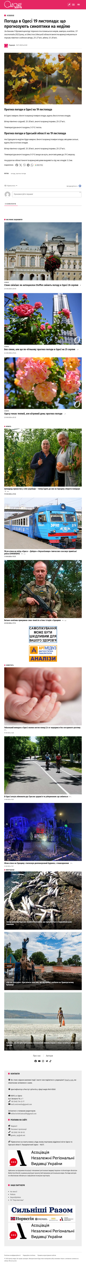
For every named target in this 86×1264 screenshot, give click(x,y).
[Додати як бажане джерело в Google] (38, 165)
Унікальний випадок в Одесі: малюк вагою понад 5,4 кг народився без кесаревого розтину (42, 727)
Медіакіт (14, 1126)
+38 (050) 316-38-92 (18, 1132)
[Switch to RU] (78, 4)
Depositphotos (15, 1197)
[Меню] (74, 4)
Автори (49, 1055)
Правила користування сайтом (47, 1255)
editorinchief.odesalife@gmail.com (23, 1114)
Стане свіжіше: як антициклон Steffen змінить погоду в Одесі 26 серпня (41, 285)
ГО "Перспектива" (17, 1200)
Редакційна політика (29, 1255)
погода (13, 173)
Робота (12, 1194)
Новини (10, 15)
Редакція (12, 45)
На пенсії (13, 1192)
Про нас (37, 1055)
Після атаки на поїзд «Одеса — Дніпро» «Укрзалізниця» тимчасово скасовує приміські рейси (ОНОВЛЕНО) (40, 552)
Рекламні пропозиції (19, 1129)
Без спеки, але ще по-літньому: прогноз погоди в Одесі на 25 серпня (40, 349)
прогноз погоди (21, 173)
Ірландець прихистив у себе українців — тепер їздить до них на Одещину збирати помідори (42, 489)
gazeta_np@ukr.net (18, 1135)
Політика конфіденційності (12, 1255)
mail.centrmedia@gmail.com (21, 1104)
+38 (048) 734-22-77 (17, 1101)
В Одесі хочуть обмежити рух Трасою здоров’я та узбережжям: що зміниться (36, 796)
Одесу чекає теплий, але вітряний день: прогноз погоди (33, 413)
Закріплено (69, 4)
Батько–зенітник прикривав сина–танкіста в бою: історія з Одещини (32, 620)
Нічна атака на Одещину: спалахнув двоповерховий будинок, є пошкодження (36, 863)
